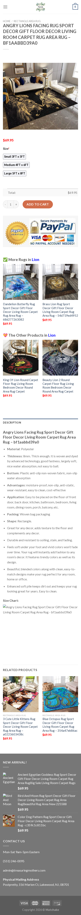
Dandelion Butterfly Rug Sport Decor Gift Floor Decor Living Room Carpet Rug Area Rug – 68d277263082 (20, 311)
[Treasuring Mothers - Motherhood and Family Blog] (40, 7)
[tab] (40, 422)
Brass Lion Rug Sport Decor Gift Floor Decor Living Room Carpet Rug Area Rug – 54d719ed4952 (60, 309)
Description (12, 422)
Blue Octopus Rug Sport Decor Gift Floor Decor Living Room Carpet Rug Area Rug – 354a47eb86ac (59, 724)
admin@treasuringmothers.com (24, 870)
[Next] (78, 298)
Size (6, 148)
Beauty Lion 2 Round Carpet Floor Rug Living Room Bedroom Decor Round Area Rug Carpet (58, 385)
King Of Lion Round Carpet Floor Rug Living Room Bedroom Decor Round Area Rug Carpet (20, 385)
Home (6, 21)
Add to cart (38, 204)
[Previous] (3, 298)
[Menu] (5, 7)
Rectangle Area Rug (27, 21)
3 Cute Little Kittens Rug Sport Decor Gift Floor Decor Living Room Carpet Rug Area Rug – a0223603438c (20, 726)
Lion (35, 259)
